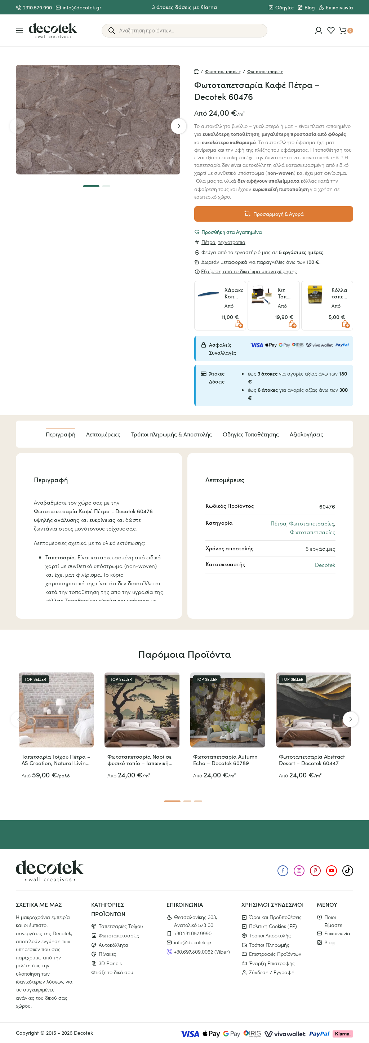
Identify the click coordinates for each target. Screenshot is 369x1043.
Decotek (325, 564)
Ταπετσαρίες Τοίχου (121, 925)
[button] (228, 232)
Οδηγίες (284, 7)
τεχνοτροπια (231, 241)
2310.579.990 (37, 7)
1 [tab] (91, 186)
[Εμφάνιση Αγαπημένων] (331, 30)
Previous (17, 126)
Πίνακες (107, 953)
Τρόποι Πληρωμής (269, 944)
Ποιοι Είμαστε (333, 920)
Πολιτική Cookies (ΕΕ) (273, 925)
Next (179, 126)
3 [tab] (198, 801)
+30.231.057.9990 (193, 933)
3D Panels (110, 963)
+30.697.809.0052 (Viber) (202, 951)
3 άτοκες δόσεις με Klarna (184, 6)
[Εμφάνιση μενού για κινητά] (19, 30)
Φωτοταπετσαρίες (223, 71)
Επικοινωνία (339, 7)
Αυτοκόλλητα (113, 944)
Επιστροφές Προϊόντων (275, 953)
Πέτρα (208, 241)
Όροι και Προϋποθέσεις (275, 916)
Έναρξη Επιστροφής (272, 963)
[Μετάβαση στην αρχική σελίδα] (53, 30)
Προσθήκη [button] (238, 324)
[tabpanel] (98, 119)
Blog (309, 7)
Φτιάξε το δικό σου (112, 972)
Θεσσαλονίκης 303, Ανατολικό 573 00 (195, 920)
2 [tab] (106, 186)
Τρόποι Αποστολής (270, 935)
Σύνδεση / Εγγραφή (271, 972)
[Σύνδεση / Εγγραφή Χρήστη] (319, 30)
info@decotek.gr (82, 7)
